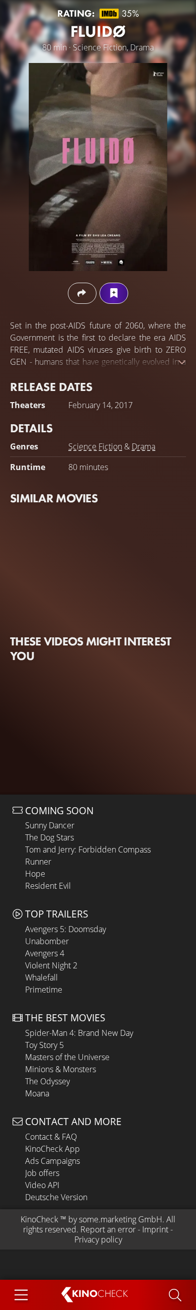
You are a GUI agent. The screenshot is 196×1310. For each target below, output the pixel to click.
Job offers (42, 1173)
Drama (143, 446)
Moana (37, 1093)
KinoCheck (39, 1219)
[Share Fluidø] (82, 293)
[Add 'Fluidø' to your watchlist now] (114, 293)
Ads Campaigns (52, 1161)
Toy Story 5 (44, 1045)
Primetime (43, 990)
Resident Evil (48, 886)
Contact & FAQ (51, 1137)
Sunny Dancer (49, 825)
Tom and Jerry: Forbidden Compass (88, 849)
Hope (35, 874)
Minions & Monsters (60, 1069)
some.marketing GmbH (120, 1219)
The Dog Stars (49, 837)
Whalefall (41, 977)
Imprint (155, 1229)
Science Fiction (95, 446)
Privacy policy (98, 1239)
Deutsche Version (56, 1197)
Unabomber (47, 941)
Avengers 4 (44, 953)
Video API (42, 1185)
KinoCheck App (52, 1149)
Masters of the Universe (67, 1057)
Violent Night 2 (51, 965)
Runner (38, 862)
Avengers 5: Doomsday (65, 929)
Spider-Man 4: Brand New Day (79, 1033)
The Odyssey (47, 1081)
